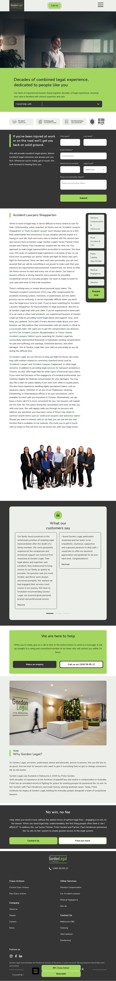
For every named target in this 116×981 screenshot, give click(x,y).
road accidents (38, 314)
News (12, 928)
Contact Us (33, 840)
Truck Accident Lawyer (36, 231)
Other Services (68, 881)
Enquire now (96, 293)
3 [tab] (67, 613)
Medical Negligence (69, 899)
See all (63, 906)
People (12, 915)
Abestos (94, 282)
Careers (12, 921)
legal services (48, 368)
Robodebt (61, 974)
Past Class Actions (17, 893)
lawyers (13, 275)
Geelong (64, 928)
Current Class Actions (19, 887)
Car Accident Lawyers (70, 893)
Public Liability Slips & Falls (96, 257)
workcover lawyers (49, 415)
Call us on (81, 664)
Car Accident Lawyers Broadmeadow (36, 332)
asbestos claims (72, 415)
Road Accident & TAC (95, 241)
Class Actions (16, 881)
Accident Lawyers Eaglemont (47, 364)
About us (13, 909)
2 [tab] (58, 613)
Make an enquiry (34, 664)
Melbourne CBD (67, 921)
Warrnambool (66, 934)
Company (14, 902)
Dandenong (65, 940)
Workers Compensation (70, 887)
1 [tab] (50, 613)
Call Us (54, 5)
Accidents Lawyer (18, 364)
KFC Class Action (61, 968)
